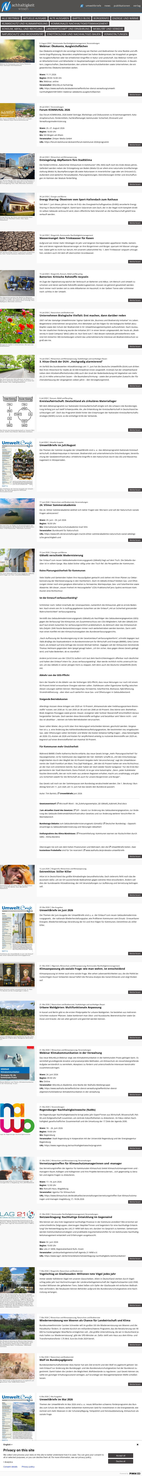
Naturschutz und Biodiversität (22, 34)
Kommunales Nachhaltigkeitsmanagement (79, 23)
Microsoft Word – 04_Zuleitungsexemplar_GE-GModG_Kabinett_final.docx (93, 803)
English (7, 1444)
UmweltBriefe (93, 5)
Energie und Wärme (125, 18)
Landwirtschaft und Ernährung (68, 28)
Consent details (10, 1467)
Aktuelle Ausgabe (34, 18)
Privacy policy (28, 1467)
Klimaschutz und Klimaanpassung (25, 23)
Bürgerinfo (101, 18)
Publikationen (122, 5)
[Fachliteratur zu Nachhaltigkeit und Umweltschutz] (18, 6)
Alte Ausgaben (59, 18)
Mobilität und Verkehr (108, 28)
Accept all (120, 1455)
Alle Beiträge (11, 18)
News (108, 5)
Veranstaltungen (115, 34)
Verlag (137, 5)
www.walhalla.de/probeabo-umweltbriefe (105, 850)
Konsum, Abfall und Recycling (22, 28)
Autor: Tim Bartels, (48, 793)
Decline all (120, 1461)
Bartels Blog (81, 18)
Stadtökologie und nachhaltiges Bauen (74, 34)
